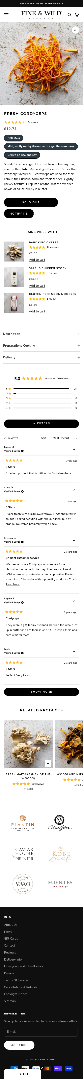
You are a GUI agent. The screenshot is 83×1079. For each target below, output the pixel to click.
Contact (9, 946)
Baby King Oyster (44, 242)
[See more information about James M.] (74, 450)
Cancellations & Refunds (20, 987)
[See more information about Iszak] (74, 652)
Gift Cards (11, 939)
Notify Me (19, 214)
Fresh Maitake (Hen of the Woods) (28, 776)
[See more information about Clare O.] (74, 490)
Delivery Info (13, 960)
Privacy (9, 973)
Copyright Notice (16, 994)
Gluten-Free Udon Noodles (52, 293)
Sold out (31, 202)
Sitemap (10, 1001)
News (8, 932)
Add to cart (37, 260)
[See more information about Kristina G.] (74, 541)
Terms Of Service (16, 980)
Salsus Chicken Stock (48, 268)
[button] (21, 122)
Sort (44, 438)
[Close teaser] (42, 1068)
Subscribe (19, 1045)
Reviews (10, 953)
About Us (10, 925)
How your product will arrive (24, 966)
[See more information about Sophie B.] (74, 601)
